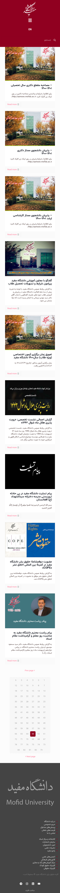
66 (16, 734)
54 (16, 723)
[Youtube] (39, 883)
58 (27, 728)
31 (44, 707)
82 (24, 750)
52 (27, 723)
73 (44, 744)
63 (33, 734)
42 (16, 712)
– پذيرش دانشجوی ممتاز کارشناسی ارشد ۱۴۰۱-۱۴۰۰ (32, 217)
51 (33, 723)
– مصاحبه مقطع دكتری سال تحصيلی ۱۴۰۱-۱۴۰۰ (31, 87)
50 (39, 723)
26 (39, 701)
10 (27, 685)
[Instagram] (27, 883)
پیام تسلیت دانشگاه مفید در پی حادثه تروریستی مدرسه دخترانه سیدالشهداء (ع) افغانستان (31, 496)
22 (27, 696)
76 (27, 744)
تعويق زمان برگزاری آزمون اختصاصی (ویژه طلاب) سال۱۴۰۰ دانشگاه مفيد (32, 356)
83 (19, 750)
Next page (31, 756)
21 (33, 696)
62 (39, 734)
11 (21, 685)
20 (39, 696)
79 (41, 750)
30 (16, 701)
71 (21, 739)
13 (44, 691)
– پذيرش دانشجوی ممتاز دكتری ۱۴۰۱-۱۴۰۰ (34, 152)
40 (27, 712)
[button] (30, 20)
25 (44, 701)
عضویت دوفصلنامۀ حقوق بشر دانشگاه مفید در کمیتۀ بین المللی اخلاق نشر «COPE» (31, 565)
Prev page (29, 670)
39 (33, 712)
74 (39, 744)
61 (44, 734)
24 (16, 696)
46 (27, 717)
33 (33, 707)
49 (44, 723)
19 (44, 696)
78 (16, 744)
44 (39, 717)
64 (27, 734)
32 (39, 707)
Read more (12, 104)
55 (44, 728)
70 (27, 739)
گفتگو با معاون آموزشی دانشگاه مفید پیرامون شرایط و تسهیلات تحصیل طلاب (30, 282)
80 (36, 750)
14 (39, 691)
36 (16, 707)
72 (16, 739)
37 (44, 712)
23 (21, 696)
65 (21, 734)
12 (16, 685)
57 (33, 728)
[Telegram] (21, 883)
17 (21, 691)
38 (39, 712)
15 (33, 691)
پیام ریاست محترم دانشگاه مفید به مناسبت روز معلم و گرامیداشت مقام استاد (32, 636)
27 (33, 701)
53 (21, 723)
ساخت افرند (30, 890)
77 (21, 744)
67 (44, 739)
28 (27, 701)
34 (27, 707)
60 (16, 728)
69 (33, 739)
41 (21, 712)
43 (44, 717)
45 (33, 717)
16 (27, 691)
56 (39, 728)
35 (21, 707)
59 (21, 728)
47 (21, 717)
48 (16, 717)
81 (30, 750)
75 (33, 744)
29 (21, 701)
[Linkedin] (33, 883)
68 (39, 739)
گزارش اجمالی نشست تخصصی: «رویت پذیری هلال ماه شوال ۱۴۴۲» (30, 421)
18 (16, 691)
